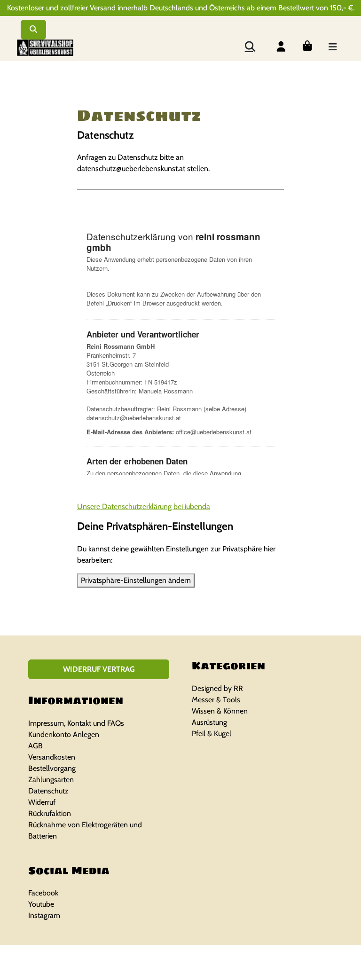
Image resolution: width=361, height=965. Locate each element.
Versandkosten (51, 757)
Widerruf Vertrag (99, 669)
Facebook (43, 892)
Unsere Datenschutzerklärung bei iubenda (143, 506)
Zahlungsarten (51, 779)
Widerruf (41, 802)
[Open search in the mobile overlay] (249, 45)
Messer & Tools (216, 699)
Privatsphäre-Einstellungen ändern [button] (136, 580)
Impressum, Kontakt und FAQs (76, 723)
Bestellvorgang (52, 768)
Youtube (41, 904)
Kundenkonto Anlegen (63, 734)
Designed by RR (217, 688)
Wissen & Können (220, 710)
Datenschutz (48, 790)
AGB (35, 745)
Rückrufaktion (49, 813)
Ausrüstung (209, 722)
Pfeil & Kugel (211, 733)
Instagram (44, 915)
